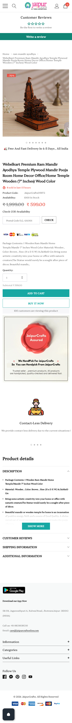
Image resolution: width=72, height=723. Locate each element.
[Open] (9, 714)
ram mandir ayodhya (24, 53)
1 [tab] (26, 142)
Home (6, 53)
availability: (9, 197)
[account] (57, 5)
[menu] (5, 6)
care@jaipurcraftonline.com (24, 630)
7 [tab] (45, 142)
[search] (14, 5)
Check (49, 220)
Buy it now (36, 303)
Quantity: (8, 270)
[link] (14, 590)
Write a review (36, 36)
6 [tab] (42, 142)
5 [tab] (39, 142)
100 (16, 310)
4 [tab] (36, 142)
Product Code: (10, 192)
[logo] (36, 6)
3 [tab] (33, 142)
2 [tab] (29, 142)
